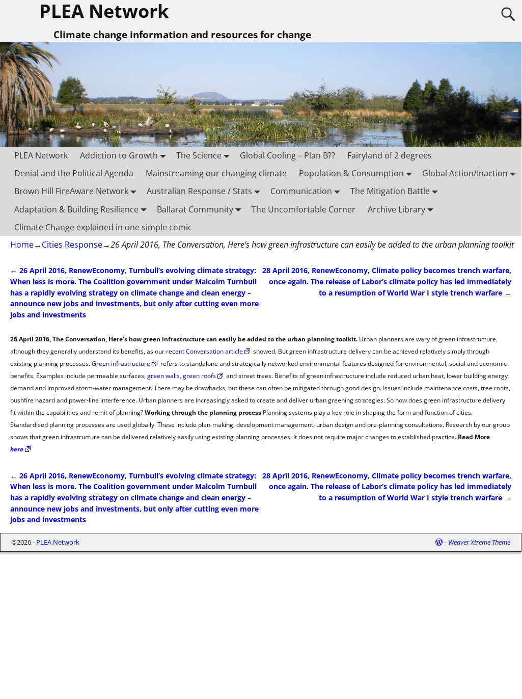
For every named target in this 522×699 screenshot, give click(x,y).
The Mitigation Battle (390, 191)
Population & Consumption (351, 173)
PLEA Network (41, 155)
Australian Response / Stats (199, 191)
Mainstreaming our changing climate (216, 173)
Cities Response (72, 244)
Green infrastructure (121, 363)
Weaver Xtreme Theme (479, 542)
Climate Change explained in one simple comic (103, 227)
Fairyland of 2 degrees (389, 155)
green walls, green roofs (181, 375)
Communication (301, 191)
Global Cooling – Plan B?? (287, 155)
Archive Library (396, 209)
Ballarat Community (195, 209)
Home (22, 244)
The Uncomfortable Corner (303, 209)
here (16, 449)
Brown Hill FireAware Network (71, 191)
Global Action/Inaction (465, 173)
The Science (199, 155)
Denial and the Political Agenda (73, 173)
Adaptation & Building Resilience (76, 209)
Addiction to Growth (119, 155)
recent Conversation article (204, 351)
